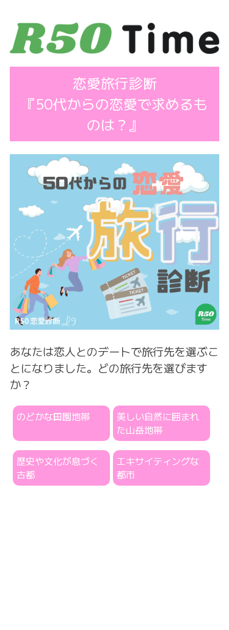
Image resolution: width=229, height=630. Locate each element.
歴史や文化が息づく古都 (57, 467)
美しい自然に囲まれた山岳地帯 (158, 423)
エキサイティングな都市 (158, 467)
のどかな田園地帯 (53, 416)
